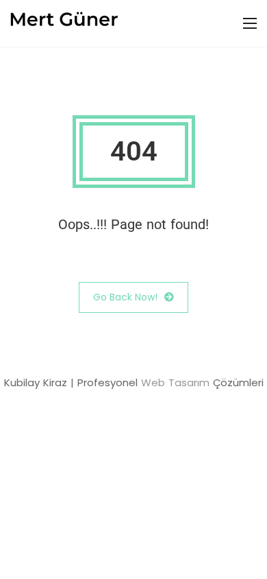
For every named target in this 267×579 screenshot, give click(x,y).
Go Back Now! (125, 297)
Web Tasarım (175, 382)
